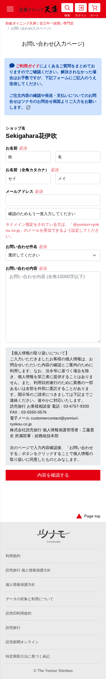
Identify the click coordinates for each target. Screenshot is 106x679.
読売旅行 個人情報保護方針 (28, 570)
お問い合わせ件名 (21, 246)
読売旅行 (13, 628)
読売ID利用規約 (18, 613)
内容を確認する (53, 475)
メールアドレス (19, 191)
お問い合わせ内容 (21, 268)
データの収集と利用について (29, 599)
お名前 (12, 148)
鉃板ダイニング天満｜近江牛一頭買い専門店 (39, 23)
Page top (92, 516)
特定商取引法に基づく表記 (28, 656)
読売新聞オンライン (22, 642)
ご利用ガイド (28, 66)
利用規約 (13, 556)
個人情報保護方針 (20, 584)
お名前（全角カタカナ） (27, 169)
